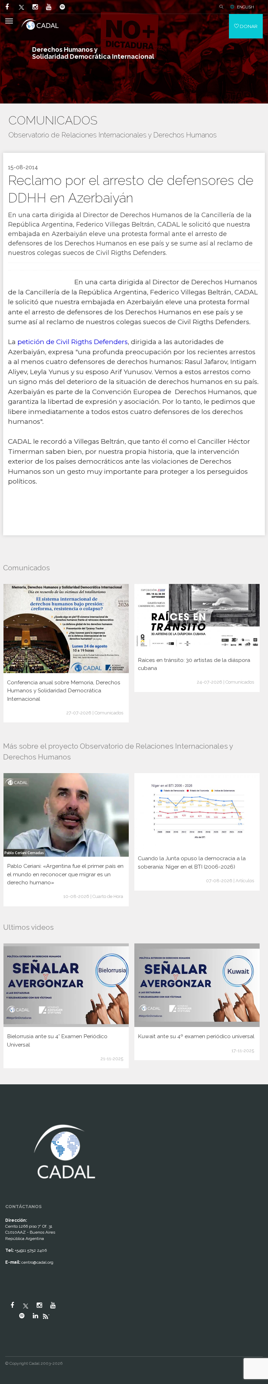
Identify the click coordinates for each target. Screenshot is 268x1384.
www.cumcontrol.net (13, 1116)
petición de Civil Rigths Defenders (72, 342)
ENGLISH (245, 7)
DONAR (248, 26)
